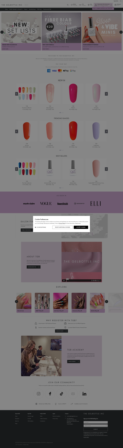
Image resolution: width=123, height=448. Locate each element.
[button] (40, 227)
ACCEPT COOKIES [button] (80, 227)
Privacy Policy (62, 223)
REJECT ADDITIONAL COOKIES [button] (62, 227)
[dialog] (61, 224)
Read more (78, 223)
